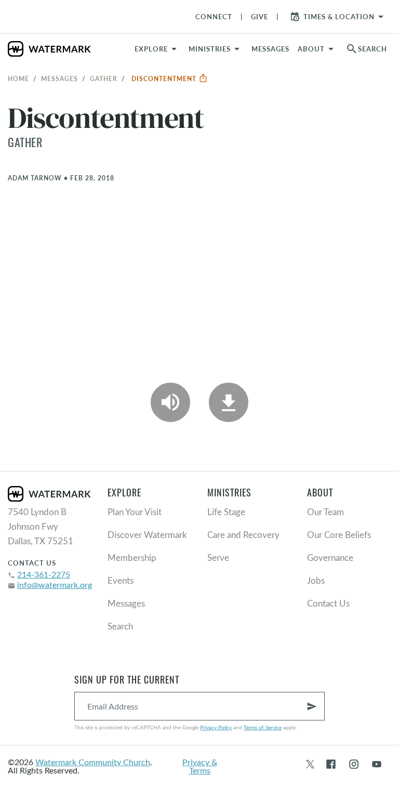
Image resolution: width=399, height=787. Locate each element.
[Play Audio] (170, 402)
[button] (215, 48)
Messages (59, 78)
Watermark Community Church (92, 761)
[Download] (229, 402)
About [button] (311, 49)
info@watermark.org (54, 584)
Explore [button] (151, 49)
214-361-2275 (43, 574)
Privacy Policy (216, 727)
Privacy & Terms (199, 766)
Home (18, 78)
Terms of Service (263, 727)
